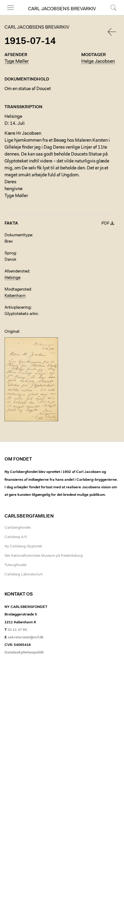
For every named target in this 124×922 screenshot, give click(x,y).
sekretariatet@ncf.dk (26, 637)
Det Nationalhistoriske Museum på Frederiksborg (44, 556)
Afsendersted (17, 271)
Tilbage (112, 31)
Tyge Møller (17, 61)
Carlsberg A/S (16, 537)
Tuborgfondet (15, 565)
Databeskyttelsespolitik (24, 652)
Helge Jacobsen (98, 61)
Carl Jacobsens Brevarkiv (62, 9)
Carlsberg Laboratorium (24, 574)
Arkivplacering (18, 308)
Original (12, 332)
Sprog (10, 253)
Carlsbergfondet (18, 528)
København (15, 296)
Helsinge (12, 278)
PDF (105, 224)
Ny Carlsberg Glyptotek (23, 546)
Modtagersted (18, 290)
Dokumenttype (18, 235)
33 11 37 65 (17, 630)
